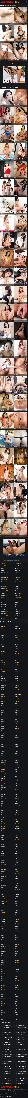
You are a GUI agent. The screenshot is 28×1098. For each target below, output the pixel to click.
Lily (2, 994)
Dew (3, 792)
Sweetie (17, 930)
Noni (16, 751)
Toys (17, 609)
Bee (3, 701)
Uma (16, 964)
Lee (2, 987)
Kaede (3, 939)
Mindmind (17, 658)
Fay (2, 821)
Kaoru (3, 944)
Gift (2, 839)
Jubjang (3, 930)
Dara (2, 780)
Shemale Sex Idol (7, 1068)
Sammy (17, 880)
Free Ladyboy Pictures (9, 1032)
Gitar (2, 851)
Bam (2, 687)
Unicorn (17, 969)
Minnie (17, 662)
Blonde (3, 586)
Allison (3, 635)
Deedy (3, 789)
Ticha (17, 951)
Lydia (3, 1005)
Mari (3, 1019)
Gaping (4, 609)
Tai (16, 935)
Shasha (17, 894)
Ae (2, 623)
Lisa (3, 1003)
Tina (16, 953)
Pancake (17, 805)
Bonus (3, 726)
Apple (3, 662)
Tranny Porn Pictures (22, 1078)
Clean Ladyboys (21, 1049)
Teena (17, 946)
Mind (16, 655)
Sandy (17, 885)
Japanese (4, 615)
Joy (2, 928)
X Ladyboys (6, 1027)
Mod (16, 671)
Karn (3, 948)
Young (17, 618)
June (3, 935)
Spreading (18, 597)
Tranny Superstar (7, 1025)
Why (16, 983)
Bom (2, 721)
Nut (16, 771)
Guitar (3, 864)
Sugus (17, 919)
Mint (17, 664)
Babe (3, 570)
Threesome (18, 606)
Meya (16, 642)
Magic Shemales (7, 1056)
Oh (16, 778)
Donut (3, 796)
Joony (3, 926)
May (16, 626)
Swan (17, 928)
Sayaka (17, 889)
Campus (3, 742)
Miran (17, 667)
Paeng (17, 794)
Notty (16, 762)
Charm (3, 753)
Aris (2, 667)
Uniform (17, 611)
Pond (17, 848)
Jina (3, 923)
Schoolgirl (18, 584)
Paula (17, 823)
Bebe (3, 698)
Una (16, 967)
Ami (2, 642)
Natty (17, 719)
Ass (3, 568)
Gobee (3, 853)
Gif (2, 837)
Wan (16, 978)
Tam (16, 937)
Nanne (17, 705)
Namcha (17, 692)
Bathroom (4, 575)
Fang (2, 817)
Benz (3, 714)
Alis (2, 633)
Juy (2, 937)
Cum (3, 593)
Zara (16, 1019)
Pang (16, 808)
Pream (17, 860)
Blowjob (4, 588)
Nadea (17, 685)
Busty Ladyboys (21, 1030)
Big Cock (4, 579)
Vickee (17, 971)
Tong (16, 955)
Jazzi (3, 905)
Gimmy (3, 846)
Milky (16, 651)
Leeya (3, 989)
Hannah (3, 869)
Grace (3, 860)
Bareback (4, 572)
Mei (16, 637)
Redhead (18, 581)
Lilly (2, 992)
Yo (16, 1003)
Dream (3, 798)
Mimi (17, 653)
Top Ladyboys (7, 1073)
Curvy (3, 597)
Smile (17, 896)
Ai (2, 628)
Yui (16, 1012)
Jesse (3, 912)
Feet (3, 602)
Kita (2, 967)
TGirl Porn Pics (21, 1037)
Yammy (17, 996)
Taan (16, 933)
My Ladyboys (21, 1044)
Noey (16, 739)
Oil (16, 780)
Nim (16, 733)
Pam (16, 801)
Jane (3, 896)
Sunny (17, 923)
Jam (2, 894)
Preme (17, 862)
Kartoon (3, 951)
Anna (3, 655)
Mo (16, 669)
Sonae (17, 908)
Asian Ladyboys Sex (22, 1073)
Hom (2, 873)
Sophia (17, 912)
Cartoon (3, 751)
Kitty (3, 969)
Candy (3, 744)
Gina (2, 848)
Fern (3, 823)
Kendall (3, 958)
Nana (17, 698)
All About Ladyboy (22, 1039)
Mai (2, 1008)
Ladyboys (20, 1042)
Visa (16, 973)
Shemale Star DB (7, 1071)
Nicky (16, 730)
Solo (17, 595)
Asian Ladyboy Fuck (22, 1054)
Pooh (16, 853)
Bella (3, 708)
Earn (2, 801)
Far (2, 819)
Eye (2, 812)
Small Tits (18, 593)
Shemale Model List (8, 1080)
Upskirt (17, 613)
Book (3, 728)
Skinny (17, 588)
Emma (3, 808)
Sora (16, 914)
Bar (2, 689)
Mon (16, 673)
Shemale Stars (7, 1042)
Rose (17, 873)
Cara (2, 746)
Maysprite (17, 628)
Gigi (2, 844)
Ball (2, 683)
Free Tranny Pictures (8, 1047)
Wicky (17, 985)
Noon (17, 760)
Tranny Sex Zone (7, 1083)
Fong (2, 830)
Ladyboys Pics (8, 1096)
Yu (16, 1010)
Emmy (3, 810)
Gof (2, 855)
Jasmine (4, 901)
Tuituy (17, 962)
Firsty (3, 828)
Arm (2, 669)
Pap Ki (17, 810)
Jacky (3, 892)
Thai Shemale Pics (8, 1076)
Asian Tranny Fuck (22, 1076)
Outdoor (17, 568)
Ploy (16, 842)
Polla (16, 844)
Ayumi (3, 676)
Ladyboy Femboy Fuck (9, 1044)
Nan (16, 696)
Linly (2, 1001)
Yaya (16, 998)
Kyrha (3, 978)
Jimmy (3, 921)
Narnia (17, 712)
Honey (3, 876)
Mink (16, 660)
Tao (16, 942)
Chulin (3, 762)
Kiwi (2, 971)
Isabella (3, 885)
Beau (3, 696)
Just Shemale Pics (22, 1066)
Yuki (16, 1014)
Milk (16, 648)
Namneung (18, 694)
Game (3, 835)
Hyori (3, 878)
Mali (2, 1010)
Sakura (17, 878)
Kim (2, 964)
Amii (2, 644)
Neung (17, 728)
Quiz (17, 867)
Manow (3, 1014)
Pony (16, 851)
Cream (3, 771)
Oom (16, 792)
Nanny (17, 708)
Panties (17, 570)
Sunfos (17, 921)
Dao (3, 778)
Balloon (3, 685)
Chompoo (4, 760)
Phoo (16, 833)
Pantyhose (18, 572)
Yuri (16, 1017)
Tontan (17, 958)
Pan (16, 803)
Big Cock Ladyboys (8, 1061)
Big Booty (4, 577)
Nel (16, 723)
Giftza (3, 842)
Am (2, 639)
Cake (3, 739)
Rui (16, 876)
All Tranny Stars (21, 1032)
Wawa (17, 980)
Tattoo (17, 602)
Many (3, 1017)
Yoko (17, 1005)
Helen (3, 871)
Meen (17, 633)
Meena (17, 635)
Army (3, 671)
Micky (17, 646)
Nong (16, 748)
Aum (3, 673)
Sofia (16, 903)
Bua (2, 737)
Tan (16, 939)
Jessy (3, 917)
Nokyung (17, 746)
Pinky (17, 839)
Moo (17, 680)
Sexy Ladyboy (7, 1066)
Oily (16, 783)
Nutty (17, 773)
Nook (16, 758)
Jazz (3, 903)
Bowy (3, 733)
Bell (2, 705)
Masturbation (19, 565)
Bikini (3, 584)
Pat (16, 819)
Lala (2, 983)
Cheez (3, 755)
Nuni (16, 769)
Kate (2, 953)
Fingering (4, 604)
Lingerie (18, 563)
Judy (2, 933)
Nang (16, 703)
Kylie (2, 976)
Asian (4, 565)
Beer (3, 703)
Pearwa (17, 828)
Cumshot (4, 595)
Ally (2, 637)
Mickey (17, 644)
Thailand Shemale (8, 1039)
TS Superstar (21, 1083)
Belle (2, 710)
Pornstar (17, 577)
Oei (16, 776)
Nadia (17, 687)
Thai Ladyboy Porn (8, 1037)
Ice (2, 880)
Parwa (17, 817)
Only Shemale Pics (22, 1061)
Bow (2, 730)
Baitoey (3, 680)
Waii (16, 976)
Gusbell (3, 867)
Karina (3, 946)
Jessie (3, 914)
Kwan (3, 973)
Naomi (17, 710)
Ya (16, 994)
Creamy (3, 773)
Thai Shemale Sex (8, 1051)
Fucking (4, 606)
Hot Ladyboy (20, 1047)
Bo (2, 719)
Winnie (17, 992)
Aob (2, 660)
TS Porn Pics (6, 1063)
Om (16, 787)
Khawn (3, 960)
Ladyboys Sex (21, 1025)
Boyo (3, 735)
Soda (17, 901)
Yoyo (17, 1008)
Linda (3, 998)
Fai (2, 814)
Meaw (17, 630)
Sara (17, 887)
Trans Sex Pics (21, 1056)
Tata (17, 944)
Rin (16, 869)
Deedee (3, 787)
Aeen (3, 626)
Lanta (3, 985)
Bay (2, 694)
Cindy (3, 764)
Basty (3, 692)
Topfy (17, 960)
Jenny (3, 910)
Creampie (4, 590)
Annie (3, 658)
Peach (17, 826)
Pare (16, 812)
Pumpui (17, 864)
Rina (16, 871)
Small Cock (18, 590)
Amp (2, 646)
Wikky (17, 987)
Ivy (2, 887)
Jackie (3, 889)
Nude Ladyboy (7, 1078)
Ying (16, 1001)
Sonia (17, 910)
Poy (16, 858)
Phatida (17, 830)
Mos (16, 683)
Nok (16, 744)
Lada (2, 980)
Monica (17, 678)
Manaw (3, 1012)
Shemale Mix (21, 1051)
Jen (2, 908)
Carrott (3, 748)
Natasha (17, 717)
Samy (17, 883)
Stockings (18, 600)
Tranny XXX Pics (21, 1080)
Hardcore (4, 611)
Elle (2, 803)
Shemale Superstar (8, 1030)
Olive (16, 785)
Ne (16, 721)
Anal (3, 563)
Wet (16, 615)
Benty (3, 712)
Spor (16, 917)
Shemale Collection (22, 1071)
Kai (2, 942)
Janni (3, 898)
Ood (16, 789)
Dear (2, 785)
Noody (17, 755)
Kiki (2, 962)
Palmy (17, 798)
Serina (17, 892)
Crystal (3, 776)
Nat (16, 714)
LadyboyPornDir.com (8, 1035)
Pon (16, 846)
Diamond (3, 794)
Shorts (17, 586)
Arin (3, 664)
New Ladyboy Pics (22, 1027)
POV (17, 579)
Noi (16, 742)
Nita (16, 737)
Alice (3, 630)
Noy (16, 764)
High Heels (4, 613)
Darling (3, 783)
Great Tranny (6, 1049)
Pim (16, 837)
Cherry (3, 758)
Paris (17, 814)
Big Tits (4, 581)
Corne (3, 769)
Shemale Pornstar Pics (23, 1059)
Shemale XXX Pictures (23, 1068)
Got (2, 858)
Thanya (17, 948)
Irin (2, 883)
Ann (2, 653)
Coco (3, 767)
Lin (2, 996)
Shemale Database (8, 1059)
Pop (16, 855)
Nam (17, 689)
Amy (3, 648)
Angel (3, 651)
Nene (16, 726)
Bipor (3, 717)
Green (3, 862)
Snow (17, 898)
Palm (17, 796)
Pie (16, 835)
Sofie (16, 905)
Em (2, 805)
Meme (17, 639)
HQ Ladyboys (21, 1035)
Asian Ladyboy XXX (22, 1063)
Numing (17, 767)
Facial (3, 600)
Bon (3, 723)
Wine (17, 989)
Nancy (17, 701)
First (3, 826)
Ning (17, 735)
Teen (17, 604)
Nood (16, 753)
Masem (17, 623)
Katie (3, 955)
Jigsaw (3, 919)
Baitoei (3, 678)
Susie (16, 926)
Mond (17, 676)
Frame (3, 833)
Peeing (17, 575)
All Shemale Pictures (8, 1054)
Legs (3, 618)
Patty (17, 821)
